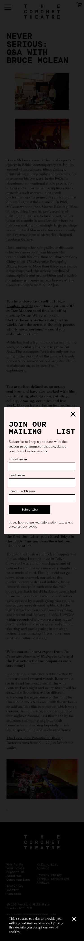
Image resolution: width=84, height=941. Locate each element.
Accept (73, 919)
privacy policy (26, 526)
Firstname (18, 459)
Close (73, 414)
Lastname (17, 475)
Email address (22, 491)
